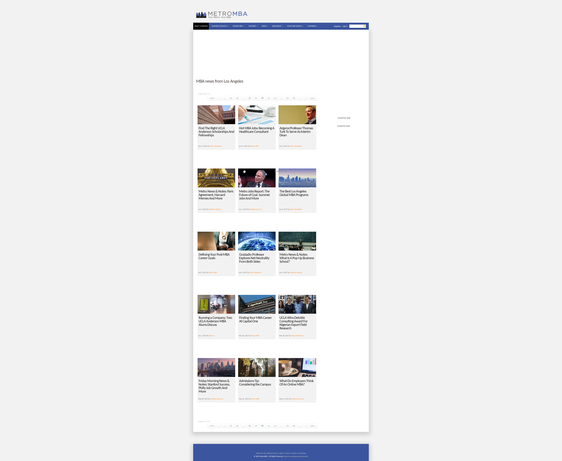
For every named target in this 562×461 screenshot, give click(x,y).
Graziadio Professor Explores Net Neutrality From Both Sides (254, 258)
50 (287, 98)
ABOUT (281, 453)
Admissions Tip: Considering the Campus (255, 382)
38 (249, 98)
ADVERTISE (302, 453)
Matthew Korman (215, 209)
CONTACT (294, 453)
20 (237, 98)
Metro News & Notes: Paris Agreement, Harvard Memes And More (216, 195)
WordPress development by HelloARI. (296, 456)
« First (211, 98)
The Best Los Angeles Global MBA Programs (294, 193)
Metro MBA (213, 272)
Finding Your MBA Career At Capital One (255, 319)
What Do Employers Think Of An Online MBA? (296, 382)
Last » (313, 98)
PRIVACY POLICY (272, 453)
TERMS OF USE (260, 453)
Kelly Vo (211, 336)
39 (256, 98)
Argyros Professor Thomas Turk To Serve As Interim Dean (296, 132)
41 (269, 98)
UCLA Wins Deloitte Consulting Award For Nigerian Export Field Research (293, 323)
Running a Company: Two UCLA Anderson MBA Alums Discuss (215, 321)
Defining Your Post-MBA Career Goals (214, 256)
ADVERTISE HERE (344, 118)
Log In (344, 26)
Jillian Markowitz (296, 209)
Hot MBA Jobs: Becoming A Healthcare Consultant (256, 130)
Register (337, 26)
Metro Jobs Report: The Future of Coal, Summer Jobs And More (254, 195)
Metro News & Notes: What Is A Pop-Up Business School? (297, 258)
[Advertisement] (281, 54)
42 (275, 98)
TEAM (287, 453)
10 (231, 98)
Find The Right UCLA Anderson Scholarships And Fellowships (216, 132)
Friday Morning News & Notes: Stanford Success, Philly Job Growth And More (214, 386)
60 (294, 98)
